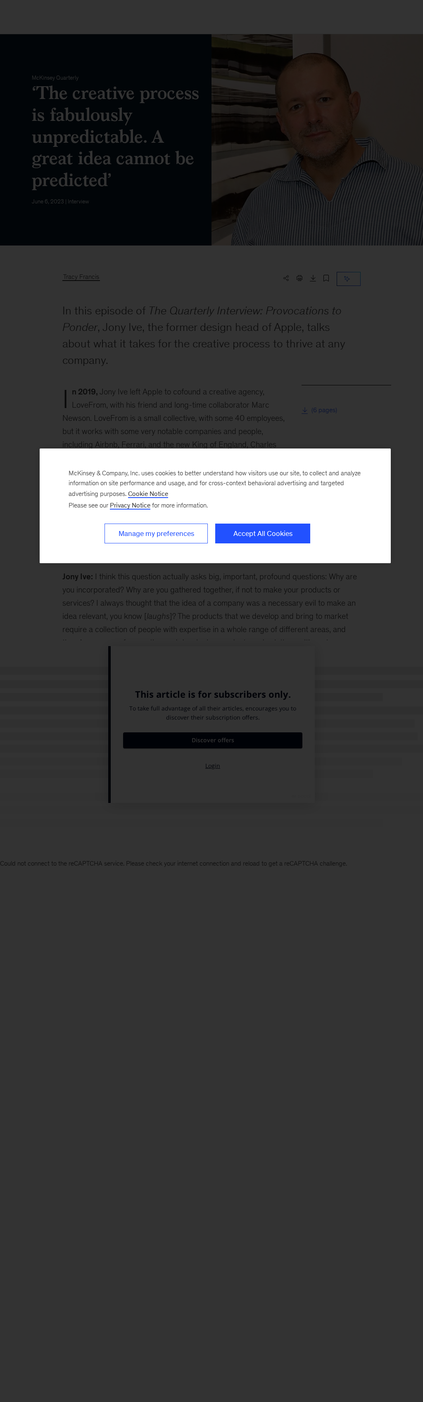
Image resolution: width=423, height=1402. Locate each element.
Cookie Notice (148, 493)
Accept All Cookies (262, 533)
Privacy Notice (130, 505)
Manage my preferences (156, 533)
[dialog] (215, 505)
